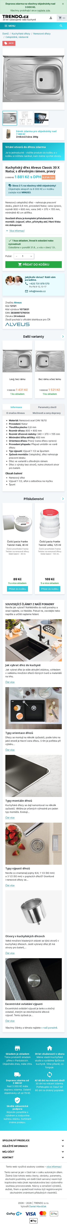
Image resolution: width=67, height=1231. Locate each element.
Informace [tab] (16, 407)
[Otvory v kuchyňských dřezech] (33, 911)
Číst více (9, 682)
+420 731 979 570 (39, 283)
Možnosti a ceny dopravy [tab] (47, 413)
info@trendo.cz (37, 291)
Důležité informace (15, 1146)
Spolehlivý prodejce (16, 1140)
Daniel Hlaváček (37, 1206)
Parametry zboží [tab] (47, 407)
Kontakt (7, 1157)
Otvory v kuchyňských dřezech (25, 936)
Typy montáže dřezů (18, 800)
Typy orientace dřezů (19, 733)
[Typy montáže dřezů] (33, 776)
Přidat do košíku (33, 264)
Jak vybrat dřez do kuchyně (22, 665)
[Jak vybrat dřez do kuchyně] (33, 640)
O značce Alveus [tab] (15, 413)
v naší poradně (49, 1027)
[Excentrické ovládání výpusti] (33, 979)
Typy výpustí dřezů (17, 868)
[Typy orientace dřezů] (33, 708)
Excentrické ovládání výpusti (24, 1004)
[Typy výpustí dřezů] (33, 844)
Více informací (16, 230)
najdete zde (43, 10)
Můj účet (8, 1151)
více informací (54, 1166)
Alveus (18, 302)
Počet (8, 256)
